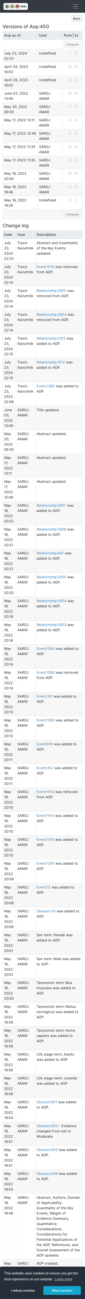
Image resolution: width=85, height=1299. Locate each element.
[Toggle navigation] (75, 6)
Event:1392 (46, 386)
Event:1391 (45, 863)
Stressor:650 (47, 1126)
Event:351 (45, 696)
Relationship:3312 (51, 338)
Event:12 (44, 887)
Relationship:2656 (51, 529)
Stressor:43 (46, 911)
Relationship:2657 (51, 505)
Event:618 (45, 744)
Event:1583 (46, 648)
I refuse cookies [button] (23, 1290)
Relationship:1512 (51, 362)
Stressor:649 (47, 1173)
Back (76, 18)
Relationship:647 (50, 553)
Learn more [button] (63, 1279)
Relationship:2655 (51, 290)
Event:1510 (45, 266)
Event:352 (45, 768)
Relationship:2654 (51, 314)
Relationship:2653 (51, 624)
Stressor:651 (47, 1102)
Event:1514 (45, 792)
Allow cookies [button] (62, 1290)
